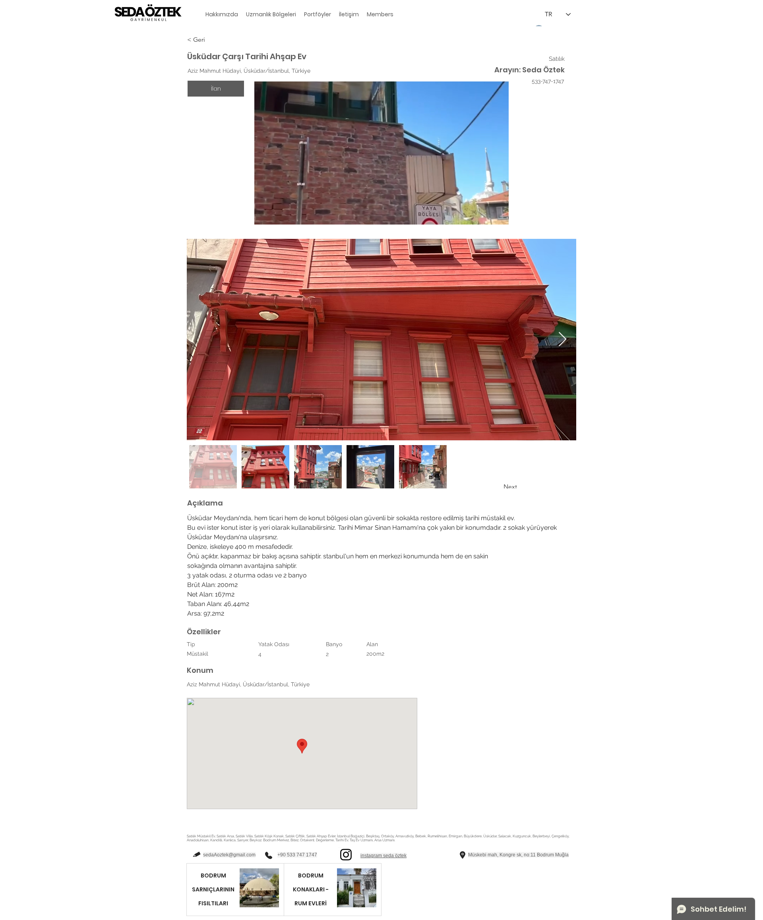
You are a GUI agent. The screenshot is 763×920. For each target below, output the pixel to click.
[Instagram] (346, 854)
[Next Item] (562, 339)
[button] (215, 40)
